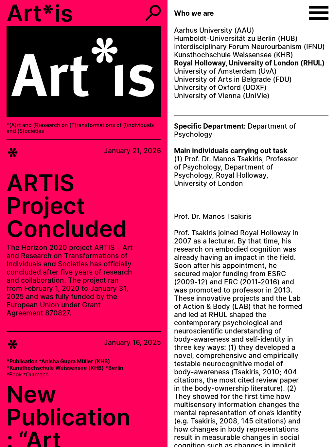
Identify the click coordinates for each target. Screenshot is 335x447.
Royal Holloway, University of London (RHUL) (249, 63)
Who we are (194, 13)
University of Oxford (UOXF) (220, 87)
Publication (23, 361)
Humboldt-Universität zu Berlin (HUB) (236, 38)
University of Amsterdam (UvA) (225, 71)
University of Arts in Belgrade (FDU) (233, 79)
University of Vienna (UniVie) (222, 96)
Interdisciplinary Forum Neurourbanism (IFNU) (249, 47)
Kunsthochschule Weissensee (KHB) (56, 368)
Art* (30, 13)
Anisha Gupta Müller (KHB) (75, 361)
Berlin (115, 368)
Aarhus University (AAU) (214, 30)
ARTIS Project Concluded (67, 205)
